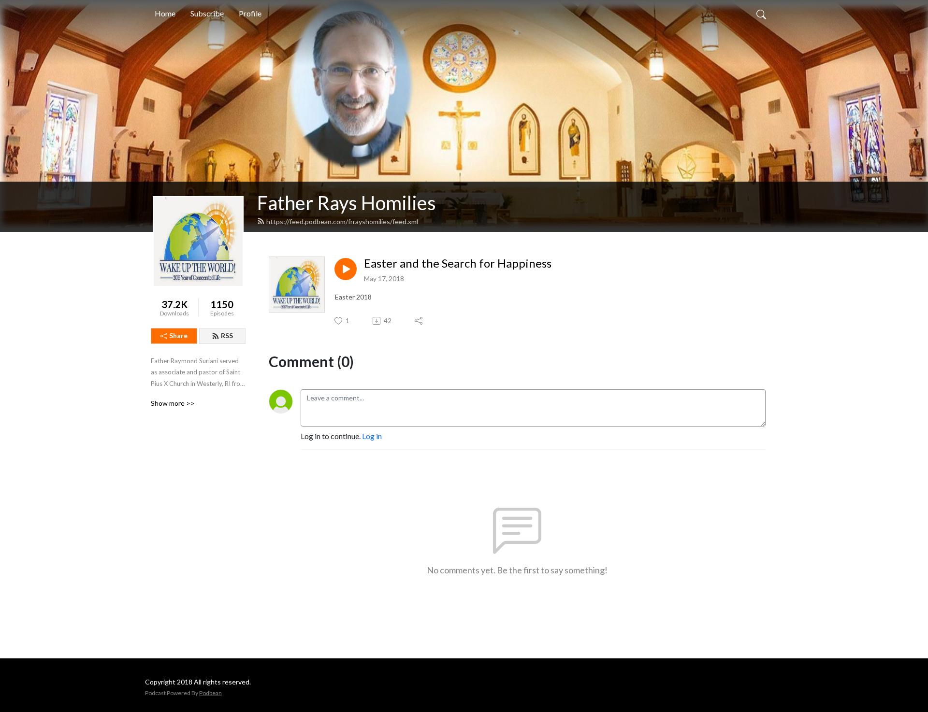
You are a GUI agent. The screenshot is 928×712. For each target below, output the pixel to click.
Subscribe (207, 13)
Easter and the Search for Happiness (457, 263)
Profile (250, 13)
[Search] (761, 13)
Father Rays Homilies (346, 202)
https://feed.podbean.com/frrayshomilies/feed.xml (342, 221)
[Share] (419, 321)
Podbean (210, 693)
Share (178, 335)
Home (165, 13)
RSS (227, 335)
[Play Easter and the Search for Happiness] (345, 269)
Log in (372, 436)
